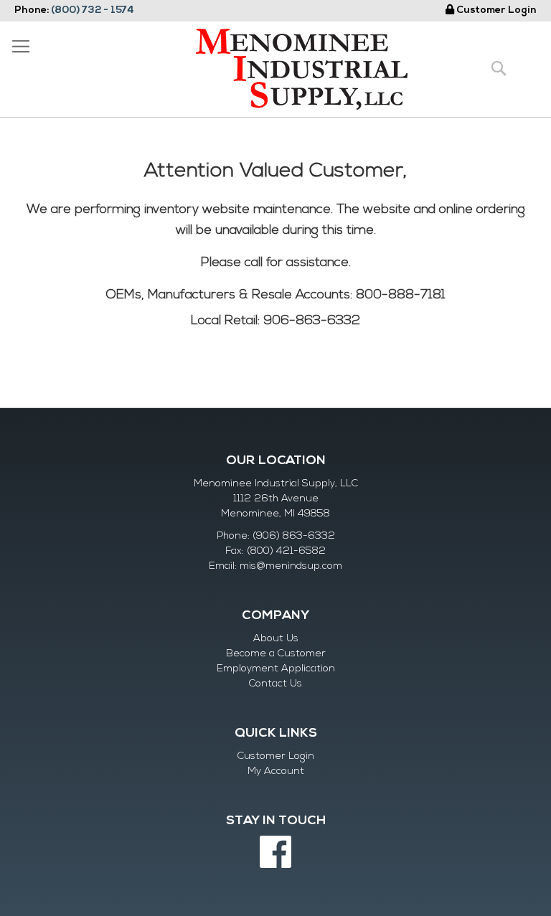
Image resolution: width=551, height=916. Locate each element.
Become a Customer (276, 653)
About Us (275, 638)
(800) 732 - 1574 (92, 10)
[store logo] (302, 69)
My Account (276, 771)
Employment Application (276, 669)
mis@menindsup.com (291, 566)
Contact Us (275, 684)
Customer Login (496, 10)
